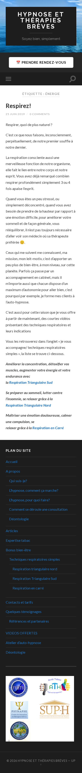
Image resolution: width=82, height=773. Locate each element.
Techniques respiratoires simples (34, 559)
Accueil (11, 461)
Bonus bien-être (18, 550)
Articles (12, 530)
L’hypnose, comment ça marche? (33, 490)
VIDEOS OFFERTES (21, 633)
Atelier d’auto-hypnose (23, 642)
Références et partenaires (29, 621)
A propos (13, 471)
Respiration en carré (28, 588)
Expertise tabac (18, 540)
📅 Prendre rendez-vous (41, 62)
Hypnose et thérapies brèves (41, 20)
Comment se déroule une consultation (38, 509)
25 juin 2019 (15, 114)
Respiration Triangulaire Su (30, 382)
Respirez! (18, 105)
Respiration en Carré (48, 428)
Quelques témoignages (23, 611)
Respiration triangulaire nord (35, 569)
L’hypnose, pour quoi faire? (29, 500)
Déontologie (19, 519)
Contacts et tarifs (19, 602)
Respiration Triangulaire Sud (34, 578)
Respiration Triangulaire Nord (28, 405)
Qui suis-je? (18, 481)
